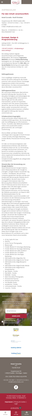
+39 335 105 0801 (9, 380)
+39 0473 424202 (7, 48)
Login (16, 404)
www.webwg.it (6, 50)
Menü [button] (2, 2)
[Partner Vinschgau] (16, 335)
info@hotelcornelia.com (16, 382)
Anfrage (16, 414)
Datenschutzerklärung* (11, 323)
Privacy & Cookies (20, 402)
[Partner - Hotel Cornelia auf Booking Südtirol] (16, 347)
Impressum (9, 402)
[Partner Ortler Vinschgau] (16, 341)
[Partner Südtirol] (16, 330)
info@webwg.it (19, 48)
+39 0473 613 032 (22, 380)
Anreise (5, 414)
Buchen (27, 414)
